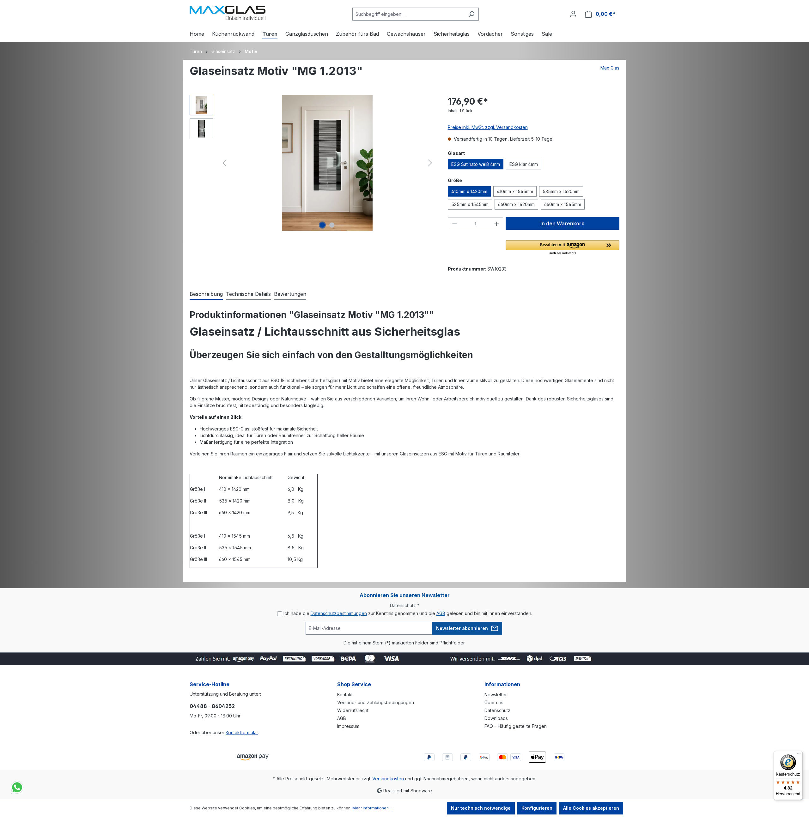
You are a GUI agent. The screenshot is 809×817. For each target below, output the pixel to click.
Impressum (348, 726)
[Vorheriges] (224, 163)
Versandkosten (388, 778)
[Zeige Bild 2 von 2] (331, 225)
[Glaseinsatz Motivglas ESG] (327, 163)
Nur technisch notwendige (481, 808)
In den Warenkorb (562, 223)
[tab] (206, 294)
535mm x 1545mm (470, 204)
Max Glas (609, 67)
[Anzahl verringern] (454, 223)
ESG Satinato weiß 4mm (475, 164)
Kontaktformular (242, 732)
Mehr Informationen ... (372, 808)
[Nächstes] (430, 163)
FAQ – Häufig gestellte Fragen (515, 726)
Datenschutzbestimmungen (339, 613)
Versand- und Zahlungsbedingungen (375, 702)
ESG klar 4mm (523, 164)
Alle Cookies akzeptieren (591, 808)
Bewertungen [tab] (290, 294)
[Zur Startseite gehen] (227, 13)
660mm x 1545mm (562, 204)
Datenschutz (497, 710)
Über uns (493, 702)
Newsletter (495, 694)
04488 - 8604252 (212, 706)
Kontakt (345, 694)
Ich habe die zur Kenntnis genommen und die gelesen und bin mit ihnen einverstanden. (407, 613)
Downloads (496, 718)
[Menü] (799, 755)
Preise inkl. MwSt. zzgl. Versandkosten (488, 127)
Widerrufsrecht (352, 710)
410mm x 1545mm (515, 191)
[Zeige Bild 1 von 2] (322, 225)
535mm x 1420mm (561, 191)
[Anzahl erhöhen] (496, 223)
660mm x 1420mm (516, 204)
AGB (440, 613)
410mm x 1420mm (469, 191)
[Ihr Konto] (573, 14)
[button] (562, 247)
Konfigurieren (536, 808)
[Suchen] (471, 14)
